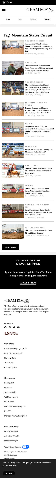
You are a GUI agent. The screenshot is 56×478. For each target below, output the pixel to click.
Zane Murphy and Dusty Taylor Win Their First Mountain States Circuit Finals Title (38, 212)
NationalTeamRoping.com (15, 406)
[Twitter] (14, 327)
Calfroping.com (10, 367)
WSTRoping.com (11, 397)
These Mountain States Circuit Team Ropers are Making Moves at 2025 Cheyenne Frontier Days (39, 68)
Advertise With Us (11, 436)
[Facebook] (4, 2)
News (8, 20)
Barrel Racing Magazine (14, 353)
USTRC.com (9, 401)
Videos (47, 20)
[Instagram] (7, 2)
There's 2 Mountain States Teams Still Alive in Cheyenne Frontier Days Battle (38, 170)
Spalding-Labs (10, 392)
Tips (20, 20)
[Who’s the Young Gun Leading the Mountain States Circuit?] (13, 150)
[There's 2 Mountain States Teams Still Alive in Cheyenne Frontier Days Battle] (13, 170)
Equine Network (11, 431)
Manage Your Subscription (15, 415)
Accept (9, 473)
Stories (33, 20)
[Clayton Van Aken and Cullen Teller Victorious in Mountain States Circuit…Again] (13, 191)
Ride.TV (7, 411)
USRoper (8, 387)
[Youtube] (11, 2)
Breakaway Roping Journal (15, 348)
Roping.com (9, 382)
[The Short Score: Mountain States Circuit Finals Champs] (13, 231)
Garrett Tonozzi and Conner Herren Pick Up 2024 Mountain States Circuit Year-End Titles (38, 110)
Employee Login (11, 440)
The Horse (8, 362)
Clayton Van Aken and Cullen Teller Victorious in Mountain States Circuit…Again (37, 190)
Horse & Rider (10, 358)
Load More (10, 247)
